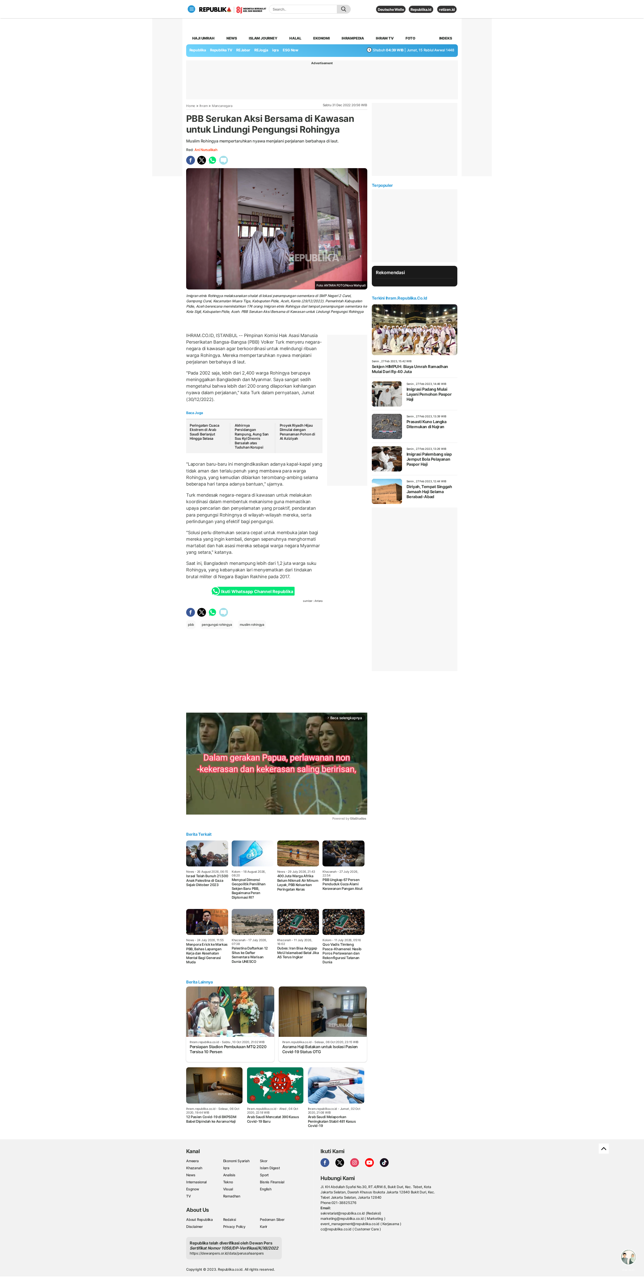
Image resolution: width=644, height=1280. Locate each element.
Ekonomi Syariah (236, 1161)
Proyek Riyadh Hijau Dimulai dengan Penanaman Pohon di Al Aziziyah (297, 432)
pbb (191, 625)
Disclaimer (194, 1226)
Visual (228, 1189)
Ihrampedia (353, 38)
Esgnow (192, 1189)
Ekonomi (321, 38)
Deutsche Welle (391, 9)
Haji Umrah (203, 38)
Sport (264, 1175)
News (231, 38)
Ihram (203, 106)
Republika (197, 50)
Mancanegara (222, 106)
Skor (263, 1161)
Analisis (229, 1175)
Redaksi (229, 1219)
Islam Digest (270, 1168)
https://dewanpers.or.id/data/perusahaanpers (227, 1253)
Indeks (445, 38)
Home (190, 106)
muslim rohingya (252, 625)
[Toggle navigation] (191, 9)
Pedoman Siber (272, 1219)
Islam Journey (263, 38)
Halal (295, 38)
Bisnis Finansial (272, 1182)
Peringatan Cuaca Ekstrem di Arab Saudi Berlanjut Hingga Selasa (204, 432)
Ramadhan (231, 1196)
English (265, 1189)
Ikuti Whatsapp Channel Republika (257, 591)
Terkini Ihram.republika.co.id (399, 298)
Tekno (228, 1182)
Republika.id (421, 9)
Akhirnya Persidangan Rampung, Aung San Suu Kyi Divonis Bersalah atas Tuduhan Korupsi (252, 436)
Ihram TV (384, 38)
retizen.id (447, 9)
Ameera (192, 1161)
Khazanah (194, 1168)
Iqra (226, 1168)
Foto (410, 38)
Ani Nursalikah (205, 150)
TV (188, 1196)
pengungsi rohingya (217, 625)
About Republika (199, 1219)
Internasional (196, 1182)
